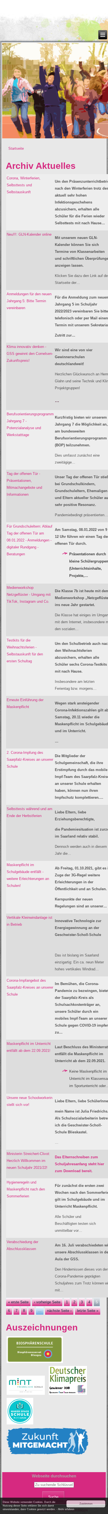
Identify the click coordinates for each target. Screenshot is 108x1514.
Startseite (16, 148)
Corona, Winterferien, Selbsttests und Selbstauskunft (23, 185)
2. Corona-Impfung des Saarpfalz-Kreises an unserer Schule (30, 759)
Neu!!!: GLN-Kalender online (29, 234)
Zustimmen (85, 1503)
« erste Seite (18, 1302)
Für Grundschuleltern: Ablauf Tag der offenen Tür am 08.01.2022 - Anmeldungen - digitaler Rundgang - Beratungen (29, 540)
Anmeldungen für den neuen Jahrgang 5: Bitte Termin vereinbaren (29, 301)
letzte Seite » (87, 1311)
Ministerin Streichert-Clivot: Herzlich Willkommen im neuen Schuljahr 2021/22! (28, 1161)
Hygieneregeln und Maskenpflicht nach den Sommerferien (26, 1189)
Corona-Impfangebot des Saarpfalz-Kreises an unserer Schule (30, 987)
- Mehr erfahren (65, 1509)
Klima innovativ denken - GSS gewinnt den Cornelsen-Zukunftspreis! (30, 354)
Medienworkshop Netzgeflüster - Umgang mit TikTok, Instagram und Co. (29, 595)
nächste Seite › (59, 1311)
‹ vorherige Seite (47, 1302)
